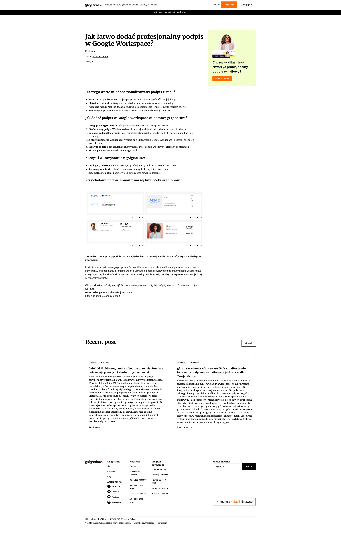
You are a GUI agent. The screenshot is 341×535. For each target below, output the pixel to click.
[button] (109, 5)
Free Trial (229, 4)
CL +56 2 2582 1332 (137, 494)
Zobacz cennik (222, 78)
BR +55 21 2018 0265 (136, 486)
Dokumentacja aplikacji (136, 473)
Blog (109, 477)
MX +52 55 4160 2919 (159, 481)
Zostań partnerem (160, 474)
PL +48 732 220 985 (160, 494)
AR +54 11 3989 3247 (136, 500)
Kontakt (154, 4)
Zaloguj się (246, 4)
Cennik (135, 4)
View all (248, 343)
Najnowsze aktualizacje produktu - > (170, 12)
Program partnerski (160, 469)
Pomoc (132, 466)
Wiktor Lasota (100, 56)
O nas (109, 466)
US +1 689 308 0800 (137, 480)
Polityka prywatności (144, 523)
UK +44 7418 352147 (160, 488)
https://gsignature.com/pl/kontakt (102, 296)
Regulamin (162, 523)
